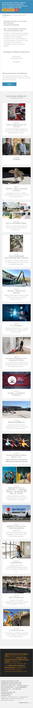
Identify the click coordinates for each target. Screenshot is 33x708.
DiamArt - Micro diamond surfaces (16, 189)
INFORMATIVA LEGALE (7, 700)
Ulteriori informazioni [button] (8, 10)
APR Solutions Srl (16, 597)
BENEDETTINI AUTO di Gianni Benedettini (16, 527)
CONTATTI (4, 697)
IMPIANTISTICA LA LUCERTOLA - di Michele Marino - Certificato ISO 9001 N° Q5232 (16, 490)
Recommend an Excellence (14, 73)
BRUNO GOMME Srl (16, 422)
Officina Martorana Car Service (16, 125)
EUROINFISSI (16, 563)
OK (16, 10)
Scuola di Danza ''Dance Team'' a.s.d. (16, 456)
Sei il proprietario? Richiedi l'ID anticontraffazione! (15, 30)
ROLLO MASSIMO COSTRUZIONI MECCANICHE (16, 257)
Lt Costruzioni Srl (16, 630)
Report (9, 84)
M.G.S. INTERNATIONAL (16, 223)
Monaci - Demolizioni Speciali (16, 292)
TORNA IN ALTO (24, 702)
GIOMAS (16, 159)
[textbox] (16, 162)
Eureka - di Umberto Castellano (16, 394)
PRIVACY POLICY (13, 697)
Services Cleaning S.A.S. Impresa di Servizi (16, 359)
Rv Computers (16, 325)
